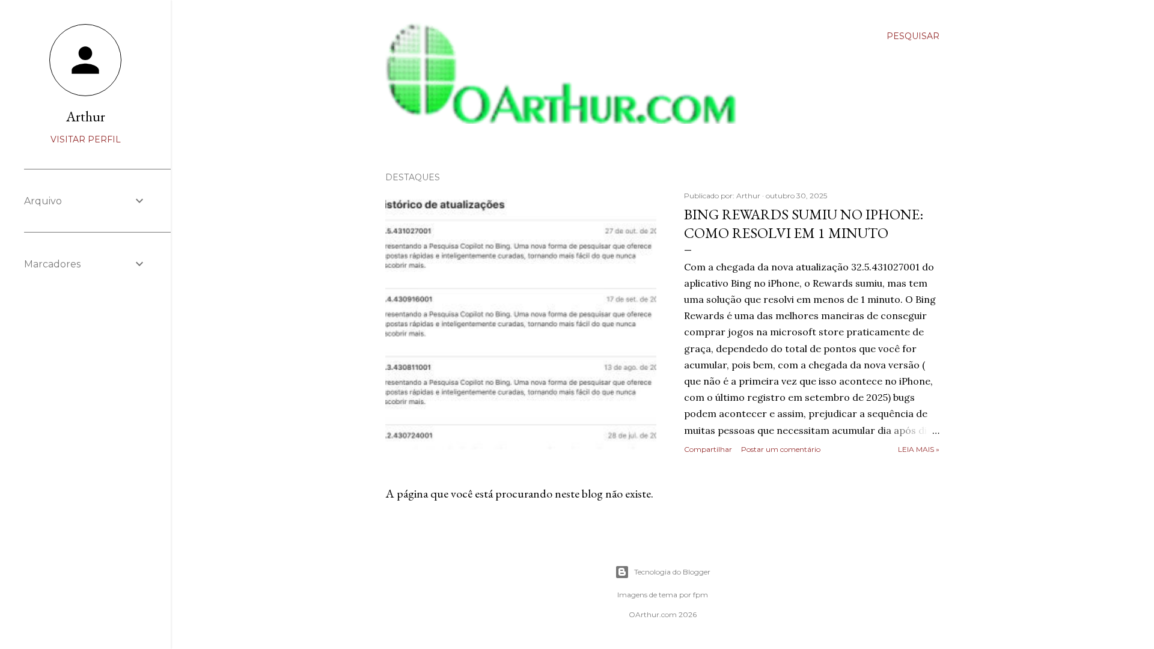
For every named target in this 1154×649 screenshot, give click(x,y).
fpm (700, 594)
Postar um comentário (780, 449)
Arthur (85, 116)
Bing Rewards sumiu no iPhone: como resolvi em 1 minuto (803, 223)
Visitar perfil (85, 139)
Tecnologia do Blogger (672, 571)
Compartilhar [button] (708, 449)
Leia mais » (918, 449)
